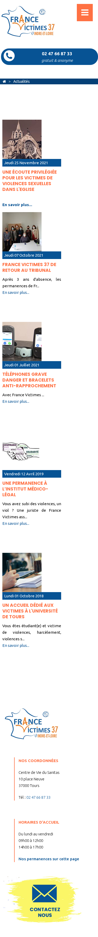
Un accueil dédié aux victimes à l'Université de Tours (30, 611)
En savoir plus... (17, 204)
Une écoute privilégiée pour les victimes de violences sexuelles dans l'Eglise (29, 180)
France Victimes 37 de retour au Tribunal (29, 267)
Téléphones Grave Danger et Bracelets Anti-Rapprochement (29, 380)
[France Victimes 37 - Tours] (4, 81)
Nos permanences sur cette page (49, 859)
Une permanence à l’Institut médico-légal (25, 489)
